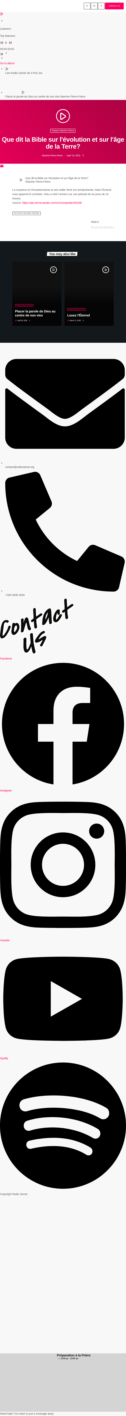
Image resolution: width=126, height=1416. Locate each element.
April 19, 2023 (72, 155)
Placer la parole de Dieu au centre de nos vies (35, 313)
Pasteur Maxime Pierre (63, 130)
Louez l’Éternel (78, 315)
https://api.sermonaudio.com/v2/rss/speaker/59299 (52, 202)
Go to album (7, 63)
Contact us (114, 6)
